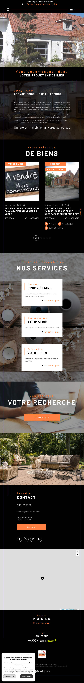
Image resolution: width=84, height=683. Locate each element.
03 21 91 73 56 (24, 508)
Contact (81, 212)
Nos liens (50, 669)
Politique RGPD (58, 669)
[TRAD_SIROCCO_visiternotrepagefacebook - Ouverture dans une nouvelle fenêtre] (19, 542)
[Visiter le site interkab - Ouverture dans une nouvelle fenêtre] (48, 643)
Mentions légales (38, 669)
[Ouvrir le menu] (71, 9)
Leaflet (62, 612)
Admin (45, 669)
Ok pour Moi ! (27, 676)
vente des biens (40, 107)
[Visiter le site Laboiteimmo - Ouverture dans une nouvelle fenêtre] (42, 676)
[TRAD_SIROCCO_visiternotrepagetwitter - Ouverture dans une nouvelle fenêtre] (26, 542)
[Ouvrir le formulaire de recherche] (8, 9)
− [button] (77, 557)
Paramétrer (9, 676)
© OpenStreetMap (69, 612)
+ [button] (77, 554)
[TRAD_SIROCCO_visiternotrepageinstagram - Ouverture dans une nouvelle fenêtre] (32, 542)
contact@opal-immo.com (28, 514)
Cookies (64, 669)
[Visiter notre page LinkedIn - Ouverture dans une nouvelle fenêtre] (39, 542)
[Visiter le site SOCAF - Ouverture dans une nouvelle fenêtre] (33, 643)
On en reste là (26, 655)
